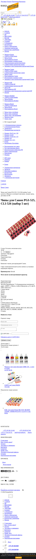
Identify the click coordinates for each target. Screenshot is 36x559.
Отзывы (3, 454)
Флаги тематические (10, 151)
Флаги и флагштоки (10, 46)
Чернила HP (8, 82)
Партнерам (15, 1)
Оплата (9, 1)
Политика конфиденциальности (29, 555)
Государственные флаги (11, 148)
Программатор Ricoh (11, 109)
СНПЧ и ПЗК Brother (11, 97)
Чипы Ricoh (8, 107)
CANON (7, 33)
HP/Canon (7, 158)
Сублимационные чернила (12, 125)
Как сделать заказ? (6, 442)
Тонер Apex (8, 119)
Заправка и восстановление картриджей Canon (19, 79)
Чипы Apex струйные (11, 112)
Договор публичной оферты (10, 452)
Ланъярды (7, 176)
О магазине (4, 440)
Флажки (7, 155)
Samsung (7, 159)
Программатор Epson (11, 59)
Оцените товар (5, 318)
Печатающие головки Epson (13, 61)
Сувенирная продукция (11, 177)
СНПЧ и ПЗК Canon (10, 71)
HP (5, 34)
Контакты (22, 1)
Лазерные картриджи (11, 48)
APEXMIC (7, 39)
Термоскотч (8, 128)
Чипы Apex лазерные (11, 114)
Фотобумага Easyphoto (11, 143)
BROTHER (8, 36)
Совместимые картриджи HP (13, 86)
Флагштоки (8, 153)
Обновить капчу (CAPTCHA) (10, 337)
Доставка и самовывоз (8, 445)
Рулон (6, 141)
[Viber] (5, 488)
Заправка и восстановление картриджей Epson (19, 66)
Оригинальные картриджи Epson (14, 63)
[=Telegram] (3, 488)
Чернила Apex (8, 117)
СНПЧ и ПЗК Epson (10, 56)
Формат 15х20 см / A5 (11, 136)
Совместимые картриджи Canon (14, 73)
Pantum (6, 161)
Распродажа (8, 172)
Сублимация (8, 43)
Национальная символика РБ (13, 150)
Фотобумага (8, 44)
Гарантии (4, 449)
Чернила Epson (9, 54)
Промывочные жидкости (12, 130)
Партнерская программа (8, 455)
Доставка (4, 1)
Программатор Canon (11, 76)
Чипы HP (7, 87)
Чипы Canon (8, 74)
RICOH (6, 38)
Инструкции (8, 174)
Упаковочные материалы (12, 167)
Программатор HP (10, 89)
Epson (6, 164)
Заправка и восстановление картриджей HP (18, 91)
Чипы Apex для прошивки (12, 115)
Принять (18, 557)
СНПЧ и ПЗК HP (9, 84)
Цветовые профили (10, 171)
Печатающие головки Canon (13, 78)
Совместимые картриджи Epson (14, 64)
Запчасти (7, 169)
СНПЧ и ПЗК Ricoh (10, 105)
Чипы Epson (8, 58)
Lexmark (7, 41)
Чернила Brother (9, 96)
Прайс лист (4, 450)
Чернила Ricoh (9, 104)
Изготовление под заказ (11, 146)
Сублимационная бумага (12, 127)
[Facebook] (1, 488)
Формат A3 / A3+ (9, 140)
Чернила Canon (9, 69)
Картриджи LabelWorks (11, 49)
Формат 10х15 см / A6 (11, 133)
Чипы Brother (8, 99)
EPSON (6, 31)
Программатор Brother (11, 101)
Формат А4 (8, 138)
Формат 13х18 (8, 135)
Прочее (6, 51)
